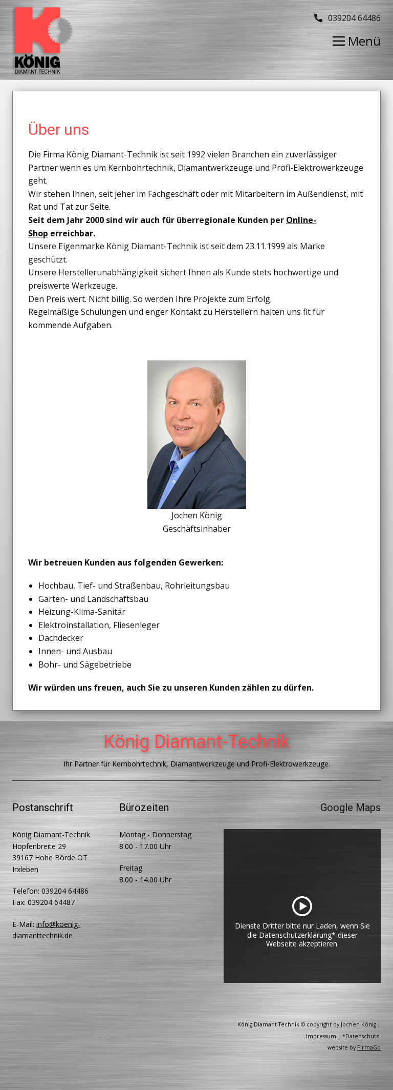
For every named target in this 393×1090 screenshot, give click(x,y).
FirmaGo (369, 1047)
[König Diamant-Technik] (43, 40)
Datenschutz (362, 1036)
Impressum (321, 1036)
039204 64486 (353, 18)
